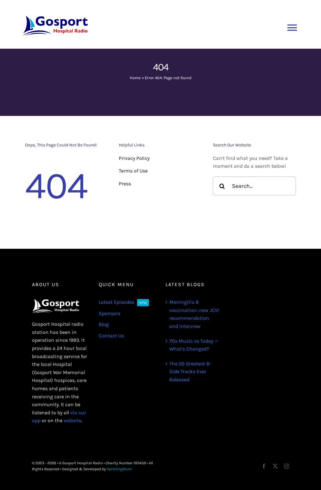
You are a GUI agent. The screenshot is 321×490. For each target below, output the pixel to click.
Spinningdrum (119, 469)
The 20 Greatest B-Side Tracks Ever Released (190, 372)
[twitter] (275, 466)
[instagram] (286, 466)
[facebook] (263, 466)
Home (135, 77)
